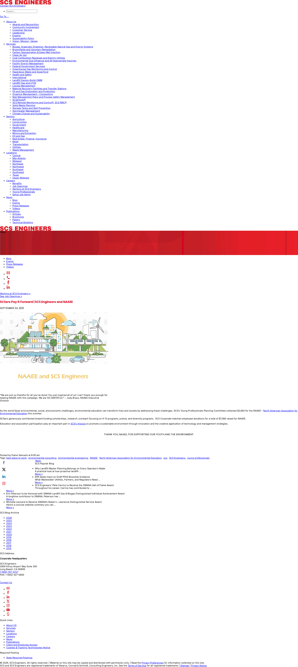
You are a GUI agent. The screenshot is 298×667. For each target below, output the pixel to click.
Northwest (18, 166)
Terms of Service (137, 665)
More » (39, 474)
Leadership (18, 32)
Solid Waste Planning (23, 105)
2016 (8, 545)
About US (11, 625)
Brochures (18, 217)
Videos (16, 208)
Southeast (17, 169)
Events (16, 203)
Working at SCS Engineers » (15, 293)
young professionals (198, 458)
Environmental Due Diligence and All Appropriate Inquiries (44, 60)
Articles (16, 214)
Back (38, 460)
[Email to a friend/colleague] (8, 274)
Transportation (20, 144)
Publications (13, 211)
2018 (8, 540)
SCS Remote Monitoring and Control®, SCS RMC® (39, 102)
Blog (14, 200)
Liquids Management (23, 85)
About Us (11, 21)
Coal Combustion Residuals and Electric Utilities (38, 58)
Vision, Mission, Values (25, 41)
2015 (8, 548)
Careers (10, 180)
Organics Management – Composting (32, 94)
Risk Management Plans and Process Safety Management (43, 97)
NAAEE (93, 458)
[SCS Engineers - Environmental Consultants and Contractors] (25, 3)
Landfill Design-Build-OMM (27, 80)
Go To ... (4, 16)
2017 (8, 543)
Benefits (17, 183)
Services (11, 44)
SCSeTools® (19, 99)
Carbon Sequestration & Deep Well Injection (36, 52)
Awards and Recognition (25, 24)
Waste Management (23, 150)
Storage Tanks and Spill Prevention (31, 108)
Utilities (16, 147)
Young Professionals (23, 191)
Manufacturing (20, 130)
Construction (19, 122)
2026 (9, 517)
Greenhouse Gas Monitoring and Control (34, 69)
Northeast (17, 164)
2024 (9, 523)
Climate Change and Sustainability (31, 113)
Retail (15, 141)
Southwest (18, 172)
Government (19, 124)
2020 (9, 534)
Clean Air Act (19, 55)
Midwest (17, 161)
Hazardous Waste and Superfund (30, 71)
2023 (9, 526)
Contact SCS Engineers (12, 5)
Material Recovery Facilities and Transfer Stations (39, 88)
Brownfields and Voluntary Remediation (34, 49)
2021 (8, 531)
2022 (9, 529)
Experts (16, 35)
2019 (8, 537)
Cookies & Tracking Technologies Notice (28, 647)
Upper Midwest (20, 177)
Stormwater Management (26, 111)
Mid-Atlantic (19, 158)
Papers (16, 219)
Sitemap (184, 665)
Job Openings (20, 186)
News (9, 197)
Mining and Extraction (24, 133)
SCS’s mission (78, 423)
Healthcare (18, 127)
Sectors (10, 116)
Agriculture (18, 119)
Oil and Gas (18, 136)
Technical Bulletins (22, 222)
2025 (9, 520)
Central (16, 155)
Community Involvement (25, 27)
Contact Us (6, 582)
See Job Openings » (11, 296)
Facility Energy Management (27, 63)
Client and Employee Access (21, 644)
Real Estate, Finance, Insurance (29, 138)
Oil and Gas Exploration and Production (33, 91)
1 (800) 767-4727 (9, 572)
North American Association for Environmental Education (130, 458)
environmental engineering (73, 458)
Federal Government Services (28, 66)
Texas (15, 175)
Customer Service (22, 30)
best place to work (16, 458)
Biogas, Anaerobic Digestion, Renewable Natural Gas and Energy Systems (52, 46)
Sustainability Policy (23, 38)
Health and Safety (22, 74)
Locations (11, 152)
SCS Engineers (177, 458)
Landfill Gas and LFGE (24, 83)
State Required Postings (19, 657)
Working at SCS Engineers (26, 189)
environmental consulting (42, 458)
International (19, 77)
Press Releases (20, 205)
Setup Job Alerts (21, 194)
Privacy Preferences (153, 662)
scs (165, 458)
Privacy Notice (199, 665)
